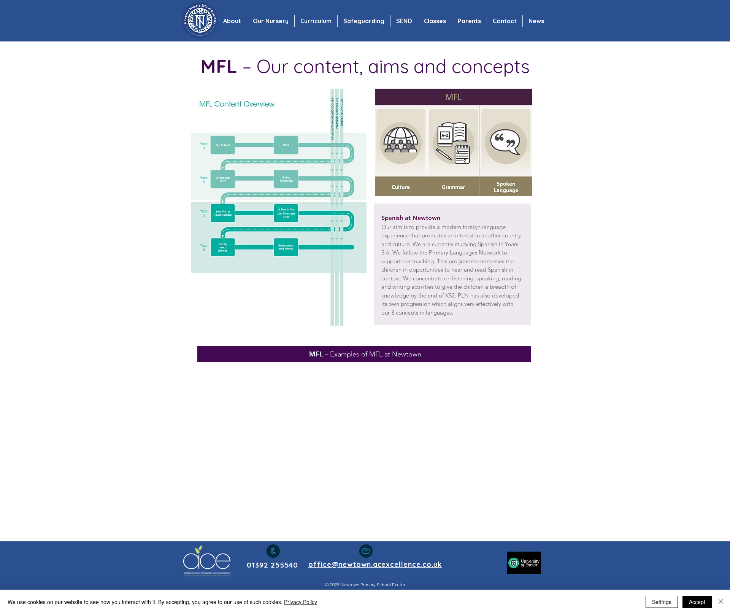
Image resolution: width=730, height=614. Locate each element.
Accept (697, 602)
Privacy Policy (300, 602)
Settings (661, 602)
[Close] (720, 602)
